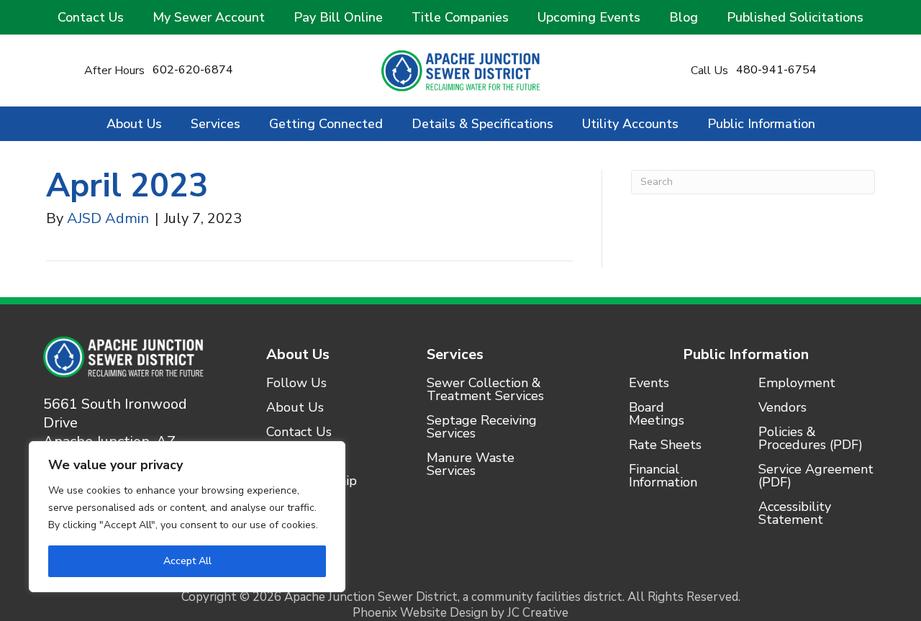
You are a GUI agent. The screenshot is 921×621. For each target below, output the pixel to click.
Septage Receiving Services (482, 428)
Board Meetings (656, 415)
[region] (187, 516)
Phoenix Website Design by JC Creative (460, 612)
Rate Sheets (665, 445)
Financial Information (663, 477)
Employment (796, 383)
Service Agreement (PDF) (816, 477)
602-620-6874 (193, 70)
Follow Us (296, 383)
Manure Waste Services (470, 465)
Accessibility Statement (794, 514)
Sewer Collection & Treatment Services (485, 390)
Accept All (187, 561)
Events (649, 383)
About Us (298, 354)
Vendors (782, 408)
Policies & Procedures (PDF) (810, 439)
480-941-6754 (776, 70)
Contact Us (299, 432)
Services (455, 354)
